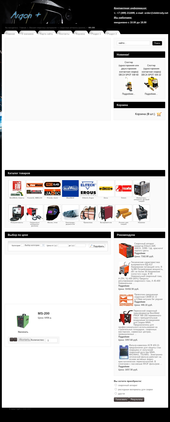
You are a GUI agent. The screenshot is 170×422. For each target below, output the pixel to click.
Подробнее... (128, 94)
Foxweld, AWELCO (34, 198)
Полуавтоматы (17, 222)
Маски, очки (52, 222)
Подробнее (139, 253)
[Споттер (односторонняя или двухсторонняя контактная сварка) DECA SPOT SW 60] (129, 84)
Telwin (123, 198)
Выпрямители (106, 222)
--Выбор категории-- (32, 245)
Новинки (141, 222)
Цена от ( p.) (52, 246)
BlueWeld (70, 198)
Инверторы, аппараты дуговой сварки (141, 199)
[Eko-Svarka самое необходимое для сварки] (26, 16)
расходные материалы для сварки (135, 389)
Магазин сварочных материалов (43, 28)
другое (121, 393)
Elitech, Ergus (88, 198)
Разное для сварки (123, 223)
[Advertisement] (85, 146)
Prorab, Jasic (52, 198)
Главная (22, 28)
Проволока (88, 222)
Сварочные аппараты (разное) (72, 28)
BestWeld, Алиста (17, 198)
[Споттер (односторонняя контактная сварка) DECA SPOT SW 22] (151, 84)
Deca (106, 198)
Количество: (38, 340)
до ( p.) (72, 246)
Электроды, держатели (70, 223)
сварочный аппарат (127, 385)
